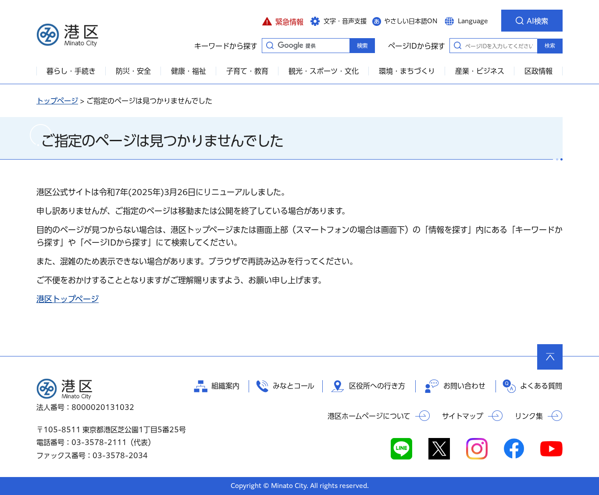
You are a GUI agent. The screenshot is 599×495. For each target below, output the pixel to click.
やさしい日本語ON (411, 21)
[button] (282, 21)
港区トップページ (67, 299)
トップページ (57, 100)
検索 (550, 46)
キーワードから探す (270, 45)
